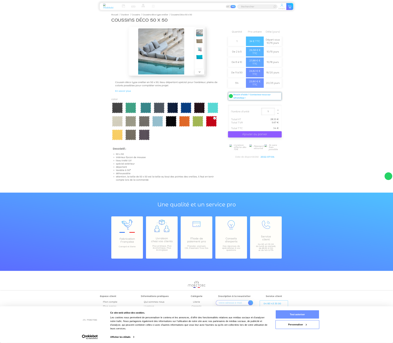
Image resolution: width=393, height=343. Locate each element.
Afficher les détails (120, 337)
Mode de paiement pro (196, 240)
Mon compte (110, 301)
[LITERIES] (123, 5)
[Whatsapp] (388, 176)
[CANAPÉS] (133, 5)
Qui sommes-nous (154, 301)
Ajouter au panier (254, 134)
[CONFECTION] (153, 5)
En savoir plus (123, 91)
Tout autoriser (297, 314)
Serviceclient (266, 238)
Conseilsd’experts (231, 240)
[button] (274, 303)
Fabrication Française (127, 240)
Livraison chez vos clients (162, 240)
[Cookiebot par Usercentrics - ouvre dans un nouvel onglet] (89, 337)
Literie (196, 301)
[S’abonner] (250, 302)
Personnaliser (295, 324)
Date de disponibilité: (247, 156)
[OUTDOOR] (143, 5)
